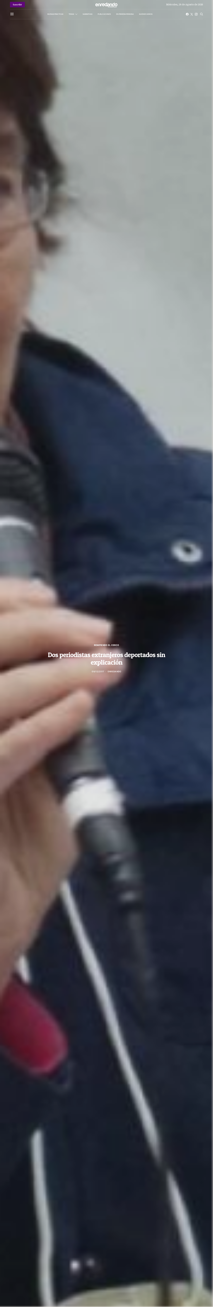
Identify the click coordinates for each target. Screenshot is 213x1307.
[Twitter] (191, 14)
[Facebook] (187, 14)
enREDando (114, 671)
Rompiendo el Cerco (106, 645)
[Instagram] (196, 14)
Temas (71, 14)
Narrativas (87, 14)
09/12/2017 (98, 671)
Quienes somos (145, 14)
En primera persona (125, 14)
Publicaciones (104, 14)
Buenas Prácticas (55, 14)
